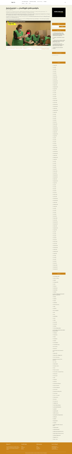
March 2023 (55, 145)
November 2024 (55, 106)
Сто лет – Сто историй (56, 395)
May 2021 (54, 188)
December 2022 (55, 151)
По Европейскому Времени (57, 383)
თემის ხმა (54, 418)
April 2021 (54, 190)
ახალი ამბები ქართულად (25, 1)
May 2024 (54, 118)
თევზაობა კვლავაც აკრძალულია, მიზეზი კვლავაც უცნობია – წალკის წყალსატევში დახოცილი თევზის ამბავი (59, 41)
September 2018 (55, 251)
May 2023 (54, 141)
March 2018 (55, 263)
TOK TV (13, 2)
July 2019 (54, 231)
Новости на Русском (39, 1)
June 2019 (54, 233)
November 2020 (55, 200)
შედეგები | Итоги (55, 437)
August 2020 (55, 206)
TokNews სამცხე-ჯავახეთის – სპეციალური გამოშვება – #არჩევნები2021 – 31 (17, 48)
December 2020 (55, 198)
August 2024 (55, 112)
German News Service (56, 304)
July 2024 (54, 114)
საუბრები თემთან (55, 427)
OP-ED (54, 318)
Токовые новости (55, 397)
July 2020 (54, 208)
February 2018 (55, 265)
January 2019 (55, 243)
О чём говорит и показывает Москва (58, 371)
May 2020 (54, 212)
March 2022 (55, 169)
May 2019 (54, 235)
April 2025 (54, 96)
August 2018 (55, 253)
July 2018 (54, 255)
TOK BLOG (54, 326)
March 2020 (55, 216)
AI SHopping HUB (55, 282)
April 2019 (54, 237)
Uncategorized (55, 338)
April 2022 (54, 167)
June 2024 (54, 116)
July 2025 (54, 90)
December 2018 (55, 245)
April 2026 (54, 73)
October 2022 (55, 155)
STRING (54, 320)
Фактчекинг (55, 399)
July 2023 (54, 137)
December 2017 (55, 267)
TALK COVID (55, 322)
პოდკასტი (54, 422)
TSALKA (54, 336)
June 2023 (54, 139)
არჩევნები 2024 (55, 403)
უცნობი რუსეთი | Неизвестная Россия (58, 433)
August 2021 (55, 182)
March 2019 (55, 239)
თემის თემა (55, 416)
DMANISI (54, 296)
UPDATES (54, 340)
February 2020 (55, 218)
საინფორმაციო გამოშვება (32, 1)
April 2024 (54, 120)
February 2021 (55, 194)
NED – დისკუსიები (55, 310)
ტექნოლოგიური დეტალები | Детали (58, 431)
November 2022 (55, 153)
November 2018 (55, 247)
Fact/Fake (54, 300)
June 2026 (54, 69)
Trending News (55, 334)
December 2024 (55, 104)
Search (59, 23)
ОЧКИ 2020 (55, 379)
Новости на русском (56, 369)
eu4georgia (54, 298)
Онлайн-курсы (55, 375)
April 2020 (54, 214)
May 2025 (54, 94)
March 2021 (55, 192)
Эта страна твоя (55, 401)
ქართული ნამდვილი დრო (57, 435)
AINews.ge (23, 3)
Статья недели (55, 393)
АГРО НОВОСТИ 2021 (56, 344)
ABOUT (26, 3)
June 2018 (54, 257)
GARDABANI (55, 302)
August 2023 (55, 135)
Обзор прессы (55, 373)
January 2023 (55, 149)
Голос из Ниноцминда (56, 357)
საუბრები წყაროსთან (56, 429)
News (54, 314)
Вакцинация (55, 348)
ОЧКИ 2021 (55, 381)
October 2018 (55, 249)
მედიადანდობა (55, 420)
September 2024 (55, 110)
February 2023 (55, 147)
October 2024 (55, 108)
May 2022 (54, 165)
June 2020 (54, 210)
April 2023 (54, 143)
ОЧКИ (54, 377)
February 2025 (55, 100)
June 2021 (54, 186)
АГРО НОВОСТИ (55, 342)
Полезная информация (56, 387)
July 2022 (54, 161)
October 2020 (55, 202)
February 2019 (55, 241)
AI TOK (29, 3)
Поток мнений (55, 389)
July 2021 (54, 184)
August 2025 (55, 88)
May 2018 (54, 259)
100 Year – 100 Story (56, 278)
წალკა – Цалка (55, 439)
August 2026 (55, 65)
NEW (54, 312)
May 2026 (54, 71)
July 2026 (54, 67)
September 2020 (55, 204)
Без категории (55, 346)
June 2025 (54, 92)
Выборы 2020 (55, 353)
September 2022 (55, 157)
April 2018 (54, 261)
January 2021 (55, 196)
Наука (54, 367)
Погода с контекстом (56, 385)
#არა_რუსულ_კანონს (56, 276)
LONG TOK (54, 308)
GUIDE (54, 306)
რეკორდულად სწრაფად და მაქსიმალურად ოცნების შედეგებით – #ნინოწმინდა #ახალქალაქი (41, 48)
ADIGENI (54, 280)
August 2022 (55, 159)
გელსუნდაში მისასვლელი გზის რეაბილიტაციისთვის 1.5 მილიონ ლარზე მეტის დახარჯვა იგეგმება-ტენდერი (58, 45)
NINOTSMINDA (55, 316)
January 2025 (55, 102)
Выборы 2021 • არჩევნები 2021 (57, 355)
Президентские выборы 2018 (57, 391)
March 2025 (55, 98)
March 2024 (55, 122)
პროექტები (45, 1)
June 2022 (54, 163)
